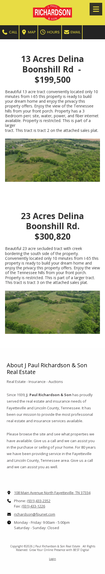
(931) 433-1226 (33, 506)
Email (75, 32)
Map (31, 32)
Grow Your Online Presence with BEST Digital (59, 550)
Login (52, 559)
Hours (53, 32)
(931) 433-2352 (38, 500)
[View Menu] (96, 9)
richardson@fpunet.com (34, 514)
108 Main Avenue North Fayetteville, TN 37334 (52, 492)
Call (12, 32)
